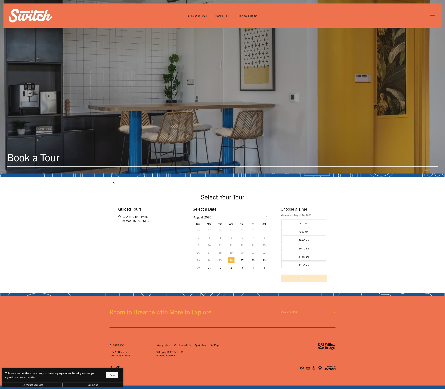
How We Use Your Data (32, 385)
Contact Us (93, 385)
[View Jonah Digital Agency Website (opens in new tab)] (330, 368)
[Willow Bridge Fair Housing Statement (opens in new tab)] (308, 368)
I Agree (112, 375)
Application (200, 345)
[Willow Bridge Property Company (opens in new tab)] (326, 346)
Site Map (214, 345)
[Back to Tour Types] (114, 183)
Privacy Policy (163, 345)
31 (209, 267)
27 (242, 260)
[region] (304, 243)
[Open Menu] (433, 15)
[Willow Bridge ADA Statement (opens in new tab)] (314, 368)
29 (264, 260)
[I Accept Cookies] (121, 371)
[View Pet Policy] (320, 368)
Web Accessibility (182, 345)
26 (231, 260)
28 (253, 260)
